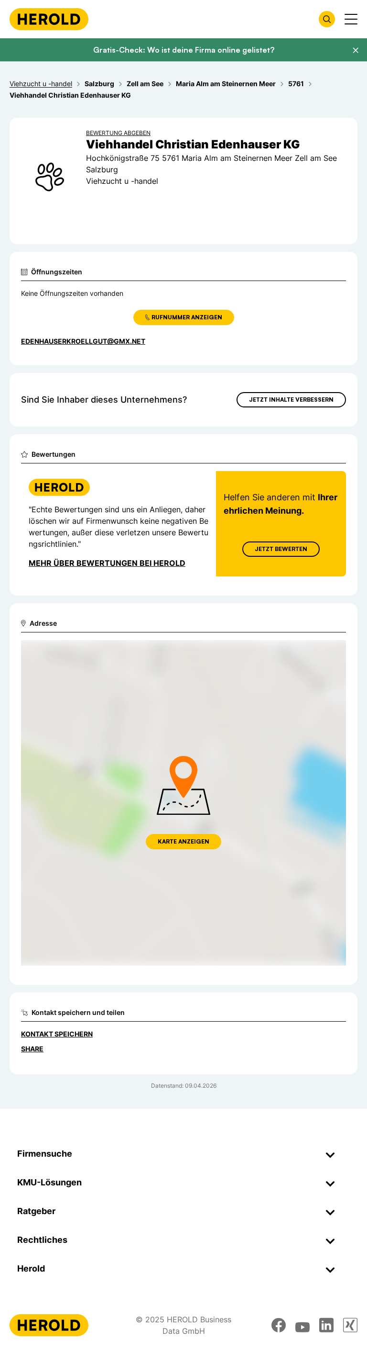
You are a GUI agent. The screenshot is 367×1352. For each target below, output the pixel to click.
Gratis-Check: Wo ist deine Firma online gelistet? (183, 50)
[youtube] (302, 1325)
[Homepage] (49, 19)
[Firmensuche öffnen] (327, 19)
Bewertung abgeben (118, 132)
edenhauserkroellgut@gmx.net (83, 341)
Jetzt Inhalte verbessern (291, 399)
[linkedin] (326, 1325)
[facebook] (278, 1325)
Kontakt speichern (57, 1034)
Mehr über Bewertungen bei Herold (107, 563)
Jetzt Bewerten (281, 548)
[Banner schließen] (355, 50)
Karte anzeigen (183, 841)
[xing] (350, 1325)
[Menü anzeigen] (351, 19)
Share (32, 1049)
